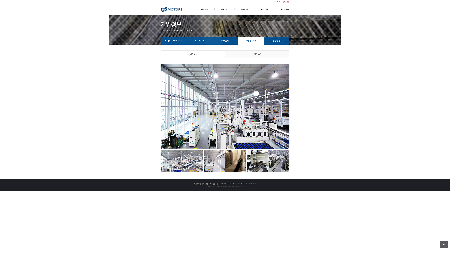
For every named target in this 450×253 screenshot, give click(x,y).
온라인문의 (285, 9)
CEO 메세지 (199, 40)
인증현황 (277, 40)
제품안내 (224, 9)
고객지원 (264, 9)
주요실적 (225, 40)
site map (277, 2)
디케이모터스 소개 (173, 40)
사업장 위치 (192, 54)
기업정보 (204, 9)
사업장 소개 (251, 40)
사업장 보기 (257, 54)
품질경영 (244, 9)
